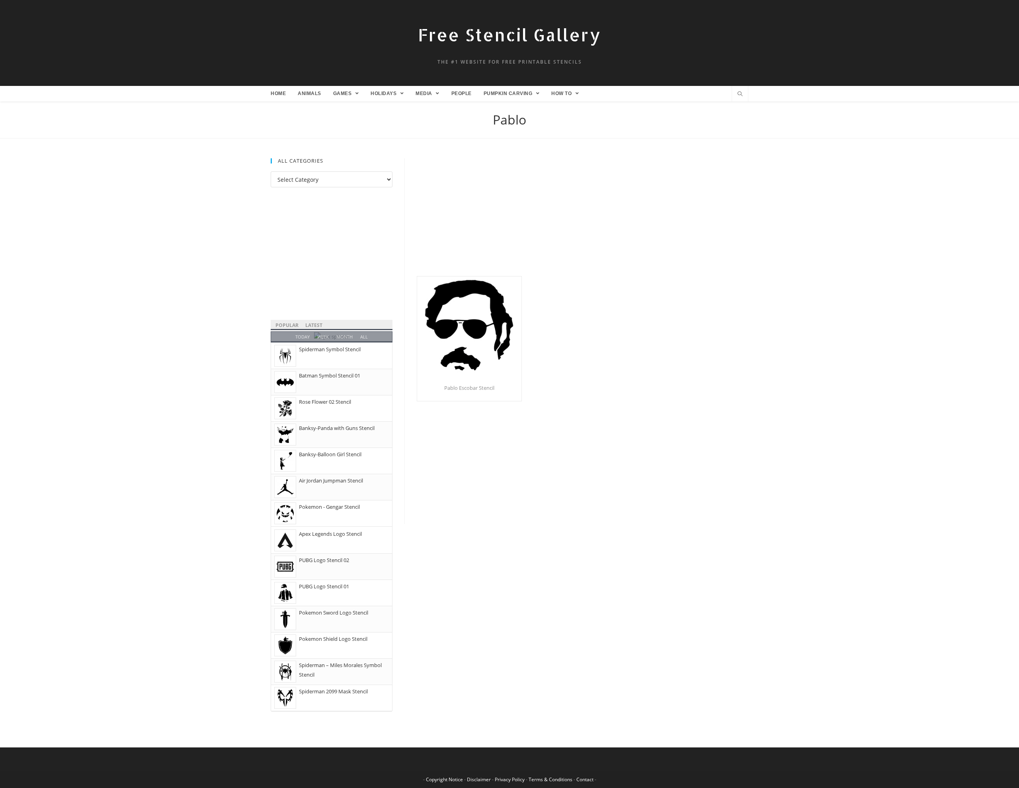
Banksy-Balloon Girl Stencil (330, 454)
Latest (313, 325)
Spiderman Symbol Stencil (330, 349)
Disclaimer (479, 779)
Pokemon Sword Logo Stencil (333, 612)
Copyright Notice (444, 779)
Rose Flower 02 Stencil (325, 401)
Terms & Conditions (550, 779)
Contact (584, 779)
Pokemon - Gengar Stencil (329, 506)
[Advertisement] (582, 217)
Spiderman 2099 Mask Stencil (333, 691)
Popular (287, 325)
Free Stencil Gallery (509, 34)
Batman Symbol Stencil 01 (329, 375)
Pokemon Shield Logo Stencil (333, 638)
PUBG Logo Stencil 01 (324, 586)
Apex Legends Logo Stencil (330, 533)
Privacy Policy (510, 779)
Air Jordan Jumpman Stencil (331, 480)
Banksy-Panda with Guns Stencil (337, 428)
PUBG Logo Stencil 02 (324, 560)
